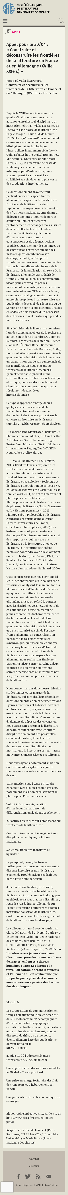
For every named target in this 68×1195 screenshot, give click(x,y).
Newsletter (51, 1185)
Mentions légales (21, 1185)
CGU (38, 1185)
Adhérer (34, 1166)
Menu (5, 21)
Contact (34, 1159)
